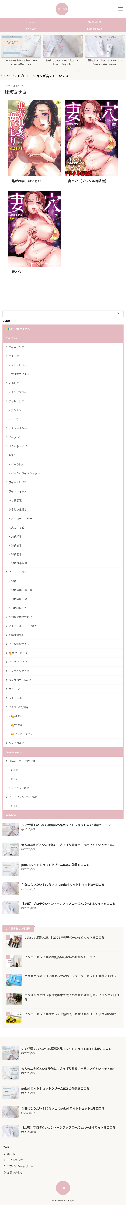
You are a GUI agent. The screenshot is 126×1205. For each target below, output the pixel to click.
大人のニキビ (94, 21)
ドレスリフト (19, 365)
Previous (4, 50)
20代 (14, 581)
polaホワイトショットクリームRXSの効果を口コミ (55, 864)
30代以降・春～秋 (21, 590)
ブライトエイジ (18, 446)
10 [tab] (78, 71)
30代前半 (16, 554)
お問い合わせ (15, 1172)
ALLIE (14, 770)
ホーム (11, 1154)
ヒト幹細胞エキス (19, 644)
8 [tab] (72, 71)
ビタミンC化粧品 (19, 707)
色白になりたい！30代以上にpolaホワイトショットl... (21, 62)
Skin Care (31, 28)
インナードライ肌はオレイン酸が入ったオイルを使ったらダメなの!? (70, 1014)
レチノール (15, 698)
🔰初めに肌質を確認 (18, 329)
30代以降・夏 (19, 599)
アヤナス (16, 410)
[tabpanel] (21, 51)
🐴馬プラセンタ (18, 653)
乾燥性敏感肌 (16, 635)
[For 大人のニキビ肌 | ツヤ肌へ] (61, 9)
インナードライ (18, 572)
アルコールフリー (21, 518)
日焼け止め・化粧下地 (22, 761)
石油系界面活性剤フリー (23, 617)
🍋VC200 (16, 725)
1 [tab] (49, 71)
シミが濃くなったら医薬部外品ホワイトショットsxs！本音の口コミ (66, 825)
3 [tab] (55, 71)
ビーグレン (15, 437)
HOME (31, 21)
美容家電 (11, 815)
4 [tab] (59, 71)
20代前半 (16, 536)
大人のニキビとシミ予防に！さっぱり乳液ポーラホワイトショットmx (67, 845)
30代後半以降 (19, 563)
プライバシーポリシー (20, 1166)
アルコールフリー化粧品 (23, 626)
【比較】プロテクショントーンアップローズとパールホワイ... (63, 62)
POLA (12, 455)
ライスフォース (18, 491)
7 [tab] (68, 71)
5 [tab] (62, 71)
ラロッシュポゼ (20, 788)
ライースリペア (18, 482)
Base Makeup (94, 28)
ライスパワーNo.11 (20, 680)
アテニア (14, 356)
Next (122, 50)
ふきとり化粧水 (18, 509)
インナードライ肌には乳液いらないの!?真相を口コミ (60, 957)
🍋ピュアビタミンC (22, 734)
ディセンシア (16, 401)
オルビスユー (19, 392)
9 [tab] (75, 71)
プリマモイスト (20, 374)
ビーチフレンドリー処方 (23, 797)
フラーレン (15, 689)
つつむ (15, 419)
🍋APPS (16, 716)
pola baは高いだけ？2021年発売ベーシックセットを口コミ (65, 937)
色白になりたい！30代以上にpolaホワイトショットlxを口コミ (63, 884)
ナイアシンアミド (19, 671)
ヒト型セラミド (18, 662)
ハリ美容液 (15, 500)
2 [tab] (52, 71)
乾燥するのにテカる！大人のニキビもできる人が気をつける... (105, 62)
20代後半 (16, 545)
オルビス (14, 383)
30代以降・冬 (19, 608)
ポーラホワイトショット (25, 473)
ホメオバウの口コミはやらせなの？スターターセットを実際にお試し (70, 976)
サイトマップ (15, 1160)
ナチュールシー (18, 428)
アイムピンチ (16, 347)
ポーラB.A (17, 464)
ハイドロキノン (18, 743)
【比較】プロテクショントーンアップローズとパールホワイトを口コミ (68, 903)
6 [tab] (65, 71)
